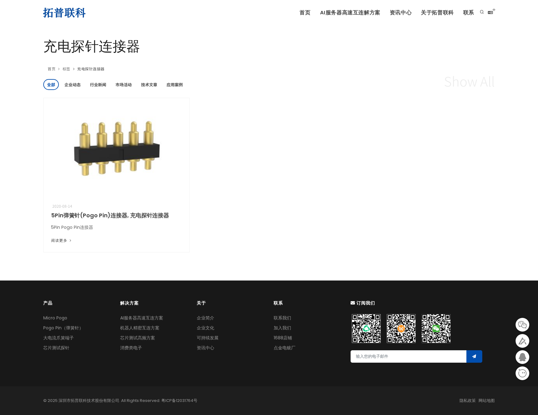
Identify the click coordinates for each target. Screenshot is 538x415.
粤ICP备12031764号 (179, 400)
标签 (66, 68)
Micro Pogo (55, 318)
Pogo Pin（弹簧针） (63, 328)
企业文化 (205, 328)
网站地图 (487, 400)
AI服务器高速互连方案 (141, 318)
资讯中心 (401, 12)
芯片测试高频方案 (137, 338)
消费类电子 (131, 348)
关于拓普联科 (437, 12)
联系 (468, 12)
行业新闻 (98, 84)
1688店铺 (283, 338)
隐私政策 (468, 400)
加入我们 (282, 328)
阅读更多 (59, 240)
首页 (305, 12)
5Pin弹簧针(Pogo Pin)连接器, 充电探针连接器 (110, 215)
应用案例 (175, 84)
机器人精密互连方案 (139, 328)
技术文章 (149, 84)
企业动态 (72, 84)
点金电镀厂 (284, 348)
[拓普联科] (65, 12)
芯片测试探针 (56, 348)
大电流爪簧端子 (58, 338)
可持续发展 (208, 338)
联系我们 (282, 318)
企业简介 (205, 318)
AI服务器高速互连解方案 (350, 12)
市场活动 (124, 84)
